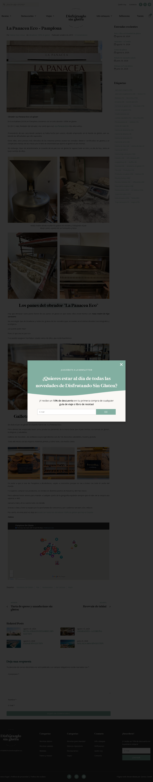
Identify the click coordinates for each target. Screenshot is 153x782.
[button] (121, 364)
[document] (76, 391)
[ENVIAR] (106, 412)
